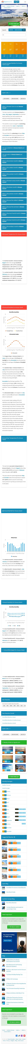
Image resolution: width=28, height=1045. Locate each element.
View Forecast (14, 23)
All (24, 29)
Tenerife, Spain (12, 841)
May (18, 705)
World (3, 6)
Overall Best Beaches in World (9, 723)
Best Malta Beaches (11, 902)
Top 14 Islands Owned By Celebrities (15, 988)
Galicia (23, 6)
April (8, 802)
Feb (10, 44)
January (8, 791)
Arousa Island (7, 7)
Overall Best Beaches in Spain (9, 717)
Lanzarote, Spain (13, 847)
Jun (21, 705)
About (17, 1039)
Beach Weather (11, 1039)
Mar (17, 44)
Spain (17, 6)
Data (20, 1039)
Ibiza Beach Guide (10, 892)
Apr (23, 44)
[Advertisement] (14, 295)
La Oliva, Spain (12, 868)
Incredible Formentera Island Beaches (16, 887)
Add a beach (21, 1040)
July (8, 813)
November (9, 827)
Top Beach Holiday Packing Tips (14, 974)
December (9, 831)
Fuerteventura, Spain (14, 854)
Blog (3, 956)
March (8, 798)
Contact (24, 1039)
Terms (4, 1040)
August (8, 817)
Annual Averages (6, 788)
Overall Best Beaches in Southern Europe (11, 720)
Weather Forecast (6, 785)
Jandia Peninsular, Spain (15, 861)
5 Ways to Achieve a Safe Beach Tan (15, 993)
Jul (25, 705)
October (9, 824)
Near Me (11, 29)
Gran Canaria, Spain (13, 874)
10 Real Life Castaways (12, 979)
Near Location (18, 29)
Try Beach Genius (14, 927)
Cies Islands (6, 98)
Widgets (12, 1040)
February (9, 795)
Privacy (8, 1040)
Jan (4, 44)
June (8, 809)
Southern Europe (10, 6)
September (9, 820)
